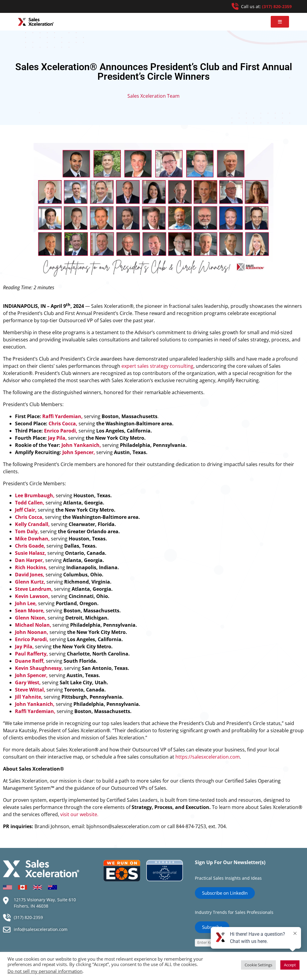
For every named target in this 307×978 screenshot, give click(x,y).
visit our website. (79, 814)
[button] (280, 22)
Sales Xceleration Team (153, 96)
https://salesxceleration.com (207, 757)
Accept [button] (290, 965)
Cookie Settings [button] (258, 965)
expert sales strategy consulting (157, 366)
